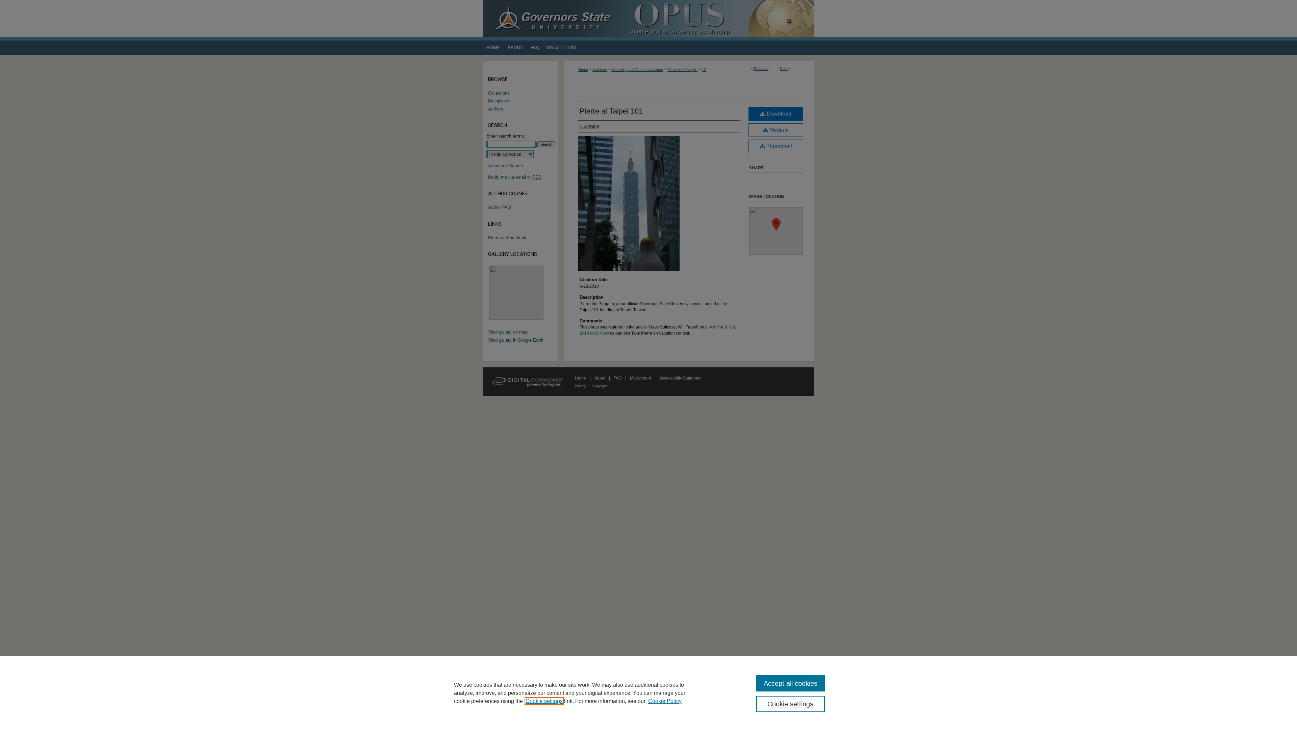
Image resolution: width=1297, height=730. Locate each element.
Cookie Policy (665, 701)
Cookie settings (544, 701)
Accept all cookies (790, 683)
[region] (648, 693)
